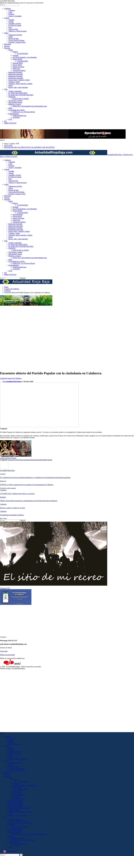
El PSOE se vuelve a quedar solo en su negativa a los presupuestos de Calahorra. (26, 485)
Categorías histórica (19, 70)
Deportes (7, 48)
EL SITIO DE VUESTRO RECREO (20, 95)
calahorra (3, 458)
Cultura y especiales (15, 91)
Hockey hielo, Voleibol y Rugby (19, 80)
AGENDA (16, 117)
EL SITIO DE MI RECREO (17, 93)
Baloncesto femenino (15, 72)
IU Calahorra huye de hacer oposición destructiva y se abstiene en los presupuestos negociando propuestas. (35, 477)
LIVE (10, 119)
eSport (10, 85)
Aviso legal (3, 651)
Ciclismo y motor (14, 82)
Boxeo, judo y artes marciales (18, 87)
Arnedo (6, 18)
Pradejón (11, 14)
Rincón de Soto (13, 38)
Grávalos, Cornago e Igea (16, 42)
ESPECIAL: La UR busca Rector (24, 112)
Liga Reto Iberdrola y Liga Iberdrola (25, 57)
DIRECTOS (10, 123)
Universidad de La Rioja (16, 110)
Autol (10, 12)
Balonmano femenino (15, 76)
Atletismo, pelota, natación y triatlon (20, 84)
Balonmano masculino (15, 78)
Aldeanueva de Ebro (15, 35)
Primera (15, 52)
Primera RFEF (17, 59)
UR (5, 121)
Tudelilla (11, 20)
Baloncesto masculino (15, 74)
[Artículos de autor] (4, 468)
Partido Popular (11, 458)
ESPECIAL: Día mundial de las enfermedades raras (30, 106)
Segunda (15, 55)
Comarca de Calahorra (13, 378)
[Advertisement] (8, 337)
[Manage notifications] (4, 851)
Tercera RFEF (17, 65)
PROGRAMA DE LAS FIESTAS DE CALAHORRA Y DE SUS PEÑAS (29, 147)
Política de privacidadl (7, 655)
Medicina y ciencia (14, 104)
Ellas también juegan (15, 102)
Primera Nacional (18, 67)
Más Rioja (7, 44)
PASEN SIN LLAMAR (21, 99)
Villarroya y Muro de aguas (17, 31)
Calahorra (7, 8)
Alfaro (6, 33)
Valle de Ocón (13, 29)
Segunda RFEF (18, 63)
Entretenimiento (13, 114)
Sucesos (7, 46)
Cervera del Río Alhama (16, 40)
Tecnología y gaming (15, 100)
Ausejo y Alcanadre (14, 16)
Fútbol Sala (16, 68)
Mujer (10, 108)
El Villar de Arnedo (14, 25)
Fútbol (10, 50)
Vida (5, 89)
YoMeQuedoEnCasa (19, 115)
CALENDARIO (22, 53)
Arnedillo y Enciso (14, 23)
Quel (10, 27)
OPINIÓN (11, 97)
